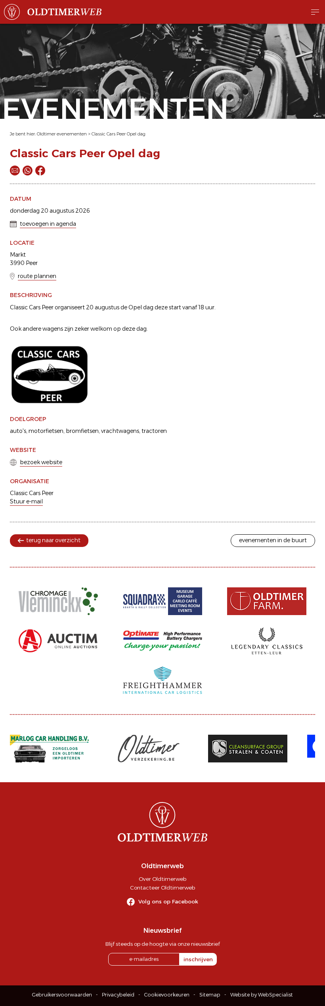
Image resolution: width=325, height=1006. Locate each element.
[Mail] (15, 170)
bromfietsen (82, 430)
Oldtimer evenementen (62, 134)
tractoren (154, 430)
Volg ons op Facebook (168, 901)
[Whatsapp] (27, 170)
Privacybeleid (118, 995)
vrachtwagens (120, 430)
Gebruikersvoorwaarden (62, 995)
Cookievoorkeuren (166, 995)
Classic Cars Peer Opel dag (118, 134)
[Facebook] (40, 170)
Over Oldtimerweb (162, 879)
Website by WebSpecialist (261, 995)
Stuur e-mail (26, 501)
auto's (18, 430)
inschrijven (198, 959)
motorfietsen (46, 430)
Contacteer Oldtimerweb (162, 887)
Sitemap (209, 995)
